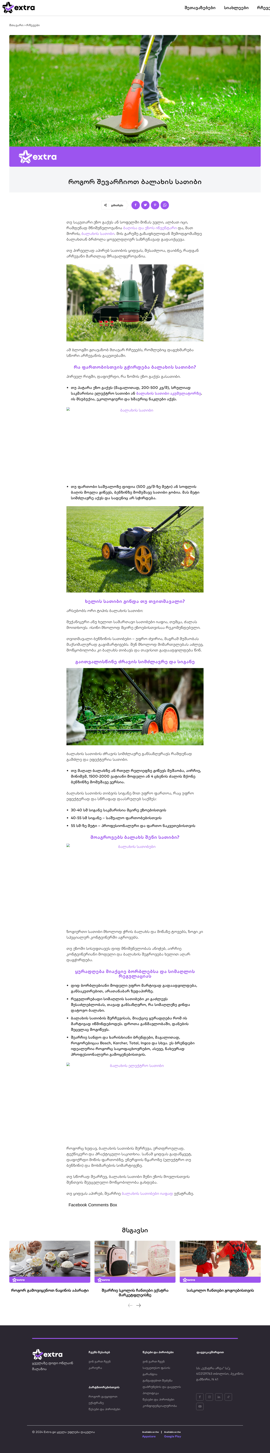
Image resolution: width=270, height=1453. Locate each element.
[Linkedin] (219, 1397)
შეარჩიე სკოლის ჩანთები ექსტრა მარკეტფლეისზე (135, 1292)
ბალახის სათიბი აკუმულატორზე (168, 393)
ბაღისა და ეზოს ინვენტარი (150, 227)
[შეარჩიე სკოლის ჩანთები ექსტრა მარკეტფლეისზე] (135, 1262)
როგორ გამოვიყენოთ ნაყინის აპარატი (50, 1290)
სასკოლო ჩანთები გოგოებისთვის (220, 1290)
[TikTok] (228, 1397)
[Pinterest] (155, 205)
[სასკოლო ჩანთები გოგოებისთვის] (220, 1262)
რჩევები (33, 25)
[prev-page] (130, 1305)
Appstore (149, 1436)
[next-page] (138, 1305)
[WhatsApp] (165, 205)
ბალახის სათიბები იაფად (147, 1193)
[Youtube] (200, 1406)
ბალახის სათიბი (97, 233)
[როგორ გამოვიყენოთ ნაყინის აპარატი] (49, 1262)
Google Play (172, 1436)
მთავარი (16, 25)
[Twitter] (145, 205)
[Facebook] (135, 205)
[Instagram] (209, 1397)
